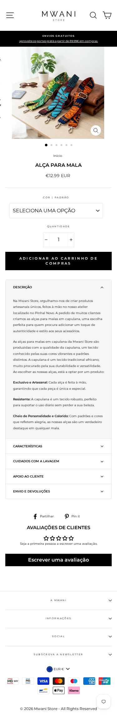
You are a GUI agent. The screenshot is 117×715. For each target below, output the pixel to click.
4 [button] (62, 145)
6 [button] (72, 145)
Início (57, 156)
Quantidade (58, 226)
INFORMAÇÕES (58, 618)
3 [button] (57, 145)
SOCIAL (58, 636)
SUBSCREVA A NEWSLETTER (59, 654)
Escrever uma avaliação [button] (58, 560)
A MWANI (58, 600)
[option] (58, 39)
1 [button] (46, 145)
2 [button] (52, 145)
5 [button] (67, 145)
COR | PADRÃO (56, 197)
